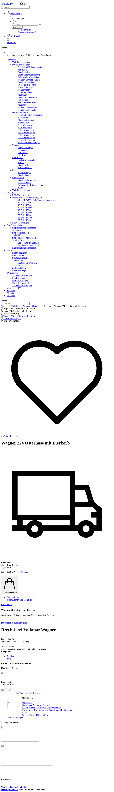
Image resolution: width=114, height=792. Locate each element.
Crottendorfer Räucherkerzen (30, 185)
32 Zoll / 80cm (24, 202)
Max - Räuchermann (27, 102)
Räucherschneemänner (28, 97)
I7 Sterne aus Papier (26, 135)
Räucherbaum (24, 175)
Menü (4, 48)
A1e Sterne (23, 117)
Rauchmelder (18, 255)
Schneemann (23, 150)
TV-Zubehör (12, 273)
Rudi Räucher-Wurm (27, 85)
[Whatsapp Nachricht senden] (30, 693)
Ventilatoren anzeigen (27, 263)
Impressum (27, 702)
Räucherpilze (23, 100)
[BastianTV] (10, 4)
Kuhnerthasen (24, 90)
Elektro (10, 250)
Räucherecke (18, 177)
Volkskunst (11, 60)
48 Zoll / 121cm (25, 213)
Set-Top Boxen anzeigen (28, 243)
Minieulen (22, 70)
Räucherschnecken (26, 82)
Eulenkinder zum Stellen (28, 77)
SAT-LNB (16, 235)
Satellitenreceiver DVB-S (29, 245)
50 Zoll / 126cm (25, 215)
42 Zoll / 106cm (25, 207)
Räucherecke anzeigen (28, 180)
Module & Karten (20, 280)
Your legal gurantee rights (13, 787)
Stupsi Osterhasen (26, 87)
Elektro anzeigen (19, 253)
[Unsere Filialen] (10, 679)
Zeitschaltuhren (19, 268)
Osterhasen (23, 152)
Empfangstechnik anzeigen (24, 228)
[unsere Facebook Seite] (4, 693)
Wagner (15, 145)
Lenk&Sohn (17, 157)
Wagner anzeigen (25, 147)
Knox (20, 187)
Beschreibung (13, 597)
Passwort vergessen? (27, 32)
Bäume (21, 162)
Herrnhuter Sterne (20, 112)
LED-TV (11, 192)
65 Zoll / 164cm (25, 220)
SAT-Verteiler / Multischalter (24, 238)
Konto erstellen (24, 30)
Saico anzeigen (24, 172)
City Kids (22, 155)
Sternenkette (23, 122)
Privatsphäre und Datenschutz (35, 715)
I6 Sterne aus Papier (26, 132)
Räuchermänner (25, 165)
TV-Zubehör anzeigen (22, 275)
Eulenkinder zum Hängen (29, 75)
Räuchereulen (24, 72)
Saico (14, 170)
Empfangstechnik (14, 225)
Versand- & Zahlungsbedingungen (37, 705)
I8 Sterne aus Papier (26, 137)
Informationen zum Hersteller (19, 600)
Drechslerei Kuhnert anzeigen (31, 67)
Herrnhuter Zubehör (26, 140)
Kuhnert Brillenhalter (27, 110)
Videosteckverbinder (21, 283)
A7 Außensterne (25, 127)
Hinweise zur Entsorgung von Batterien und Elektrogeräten (48, 710)
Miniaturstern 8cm (26, 120)
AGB (24, 712)
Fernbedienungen (20, 278)
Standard (10, 656)
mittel (9, 659)
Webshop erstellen (9, 789)
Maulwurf (22, 95)
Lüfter (20, 265)
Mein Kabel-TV (14, 288)
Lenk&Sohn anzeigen (27, 160)
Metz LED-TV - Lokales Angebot (27, 197)
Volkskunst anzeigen (21, 62)
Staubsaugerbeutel (20, 258)
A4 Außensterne (25, 125)
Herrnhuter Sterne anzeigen (30, 115)
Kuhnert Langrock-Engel (29, 80)
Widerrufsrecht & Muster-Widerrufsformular (41, 707)
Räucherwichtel (25, 167)
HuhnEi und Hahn (26, 92)
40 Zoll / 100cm (25, 205)
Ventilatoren (17, 260)
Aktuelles (11, 293)
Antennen (16, 230)
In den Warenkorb (10, 592)
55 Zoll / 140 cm (25, 218)
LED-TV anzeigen (20, 195)
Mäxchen (22, 105)
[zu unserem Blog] (11, 693)
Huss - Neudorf (24, 182)
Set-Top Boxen (19, 240)
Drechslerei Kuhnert (21, 65)
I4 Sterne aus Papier (26, 130)
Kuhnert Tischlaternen (27, 107)
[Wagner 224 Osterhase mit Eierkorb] (18, 316)
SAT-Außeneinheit (20, 233)
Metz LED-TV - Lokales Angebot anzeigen (37, 200)
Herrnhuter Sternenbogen (29, 142)
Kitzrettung (12, 290)
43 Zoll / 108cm (25, 210)
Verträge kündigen (15, 717)
